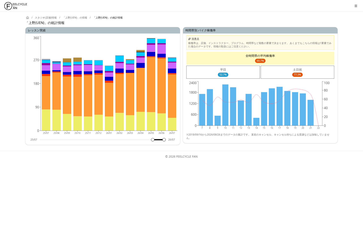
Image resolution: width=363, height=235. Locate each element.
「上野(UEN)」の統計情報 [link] (108, 17)
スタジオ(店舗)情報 (46, 17)
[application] (102, 86)
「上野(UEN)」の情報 (75, 17)
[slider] (152, 139)
